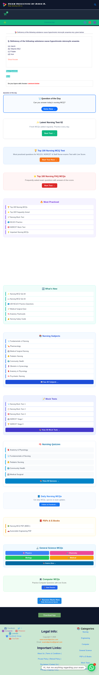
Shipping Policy (53, 670)
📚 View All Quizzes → (49, 481)
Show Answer (13, 59)
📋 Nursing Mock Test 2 (16, 409)
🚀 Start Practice (49, 587)
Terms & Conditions (53, 653)
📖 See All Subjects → (50, 382)
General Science (85, 650)
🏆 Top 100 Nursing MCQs (17, 207)
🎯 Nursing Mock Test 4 (16, 414)
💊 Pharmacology (14, 346)
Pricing (43, 670)
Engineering (85, 638)
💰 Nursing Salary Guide (16, 319)
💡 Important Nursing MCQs (18, 232)
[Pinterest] (90, 22)
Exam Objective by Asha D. (27, 4)
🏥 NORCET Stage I (15, 419)
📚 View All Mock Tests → (49, 430)
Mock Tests (85, 663)
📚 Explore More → (49, 563)
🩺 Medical (71, 558)
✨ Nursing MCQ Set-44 (16, 294)
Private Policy (43, 659)
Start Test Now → (49, 160)
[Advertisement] (49, 261)
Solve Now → (49, 109)
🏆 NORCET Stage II (15, 424)
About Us (41, 653)
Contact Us (54, 664)
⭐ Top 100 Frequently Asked (18, 212)
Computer (85, 644)
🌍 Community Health (15, 361)
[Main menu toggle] (5, 22)
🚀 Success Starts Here (49, 601)
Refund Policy (55, 659)
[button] (95, 4)
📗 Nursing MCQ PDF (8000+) (18, 526)
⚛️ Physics (27, 553)
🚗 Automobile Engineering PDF (19, 531)
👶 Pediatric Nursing (15, 356)
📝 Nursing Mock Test (15, 217)
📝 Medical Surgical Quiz (16, 309)
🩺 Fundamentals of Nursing (18, 341)
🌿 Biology (27, 558)
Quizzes (85, 669)
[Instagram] (94, 22)
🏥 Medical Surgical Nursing (18, 351)
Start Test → (49, 133)
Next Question (12, 71)
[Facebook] (85, 22)
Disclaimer (44, 664)
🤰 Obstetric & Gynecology (17, 366)
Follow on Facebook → (49, 504)
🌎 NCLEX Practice (14, 222)
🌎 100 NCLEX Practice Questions (20, 304)
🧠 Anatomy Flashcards (16, 314)
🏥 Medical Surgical (15, 474)
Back (8, 76)
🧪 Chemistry (71, 553)
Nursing (85, 632)
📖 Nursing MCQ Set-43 (16, 299)
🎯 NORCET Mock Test (16, 227)
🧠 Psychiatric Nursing (16, 376)
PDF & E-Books (86, 657)
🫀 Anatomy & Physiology (17, 371)
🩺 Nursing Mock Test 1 (16, 404)
